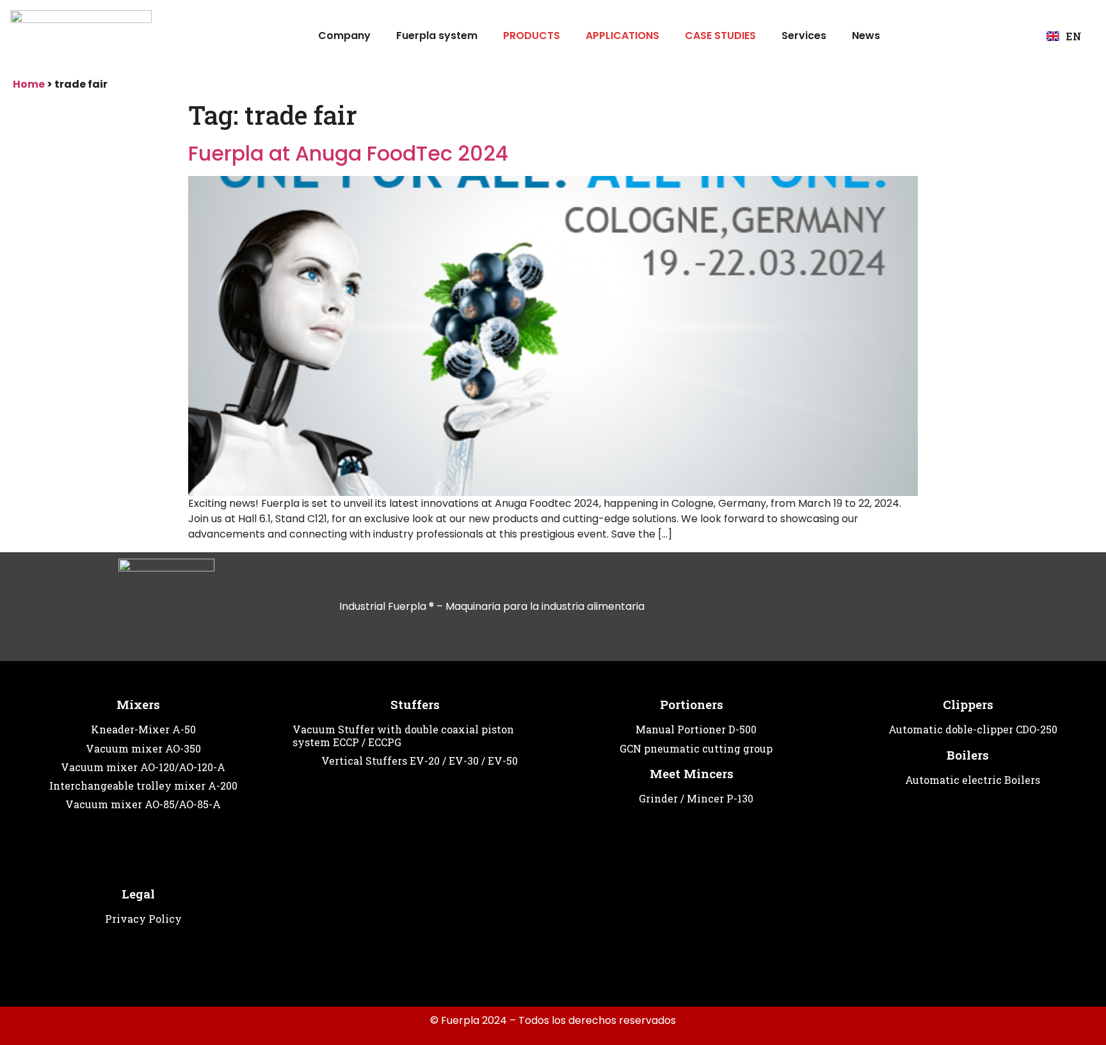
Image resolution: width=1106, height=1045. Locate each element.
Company (344, 35)
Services (803, 35)
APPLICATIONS (622, 35)
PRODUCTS (531, 35)
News (866, 35)
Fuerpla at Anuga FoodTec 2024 (348, 153)
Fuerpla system (436, 35)
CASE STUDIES (720, 35)
